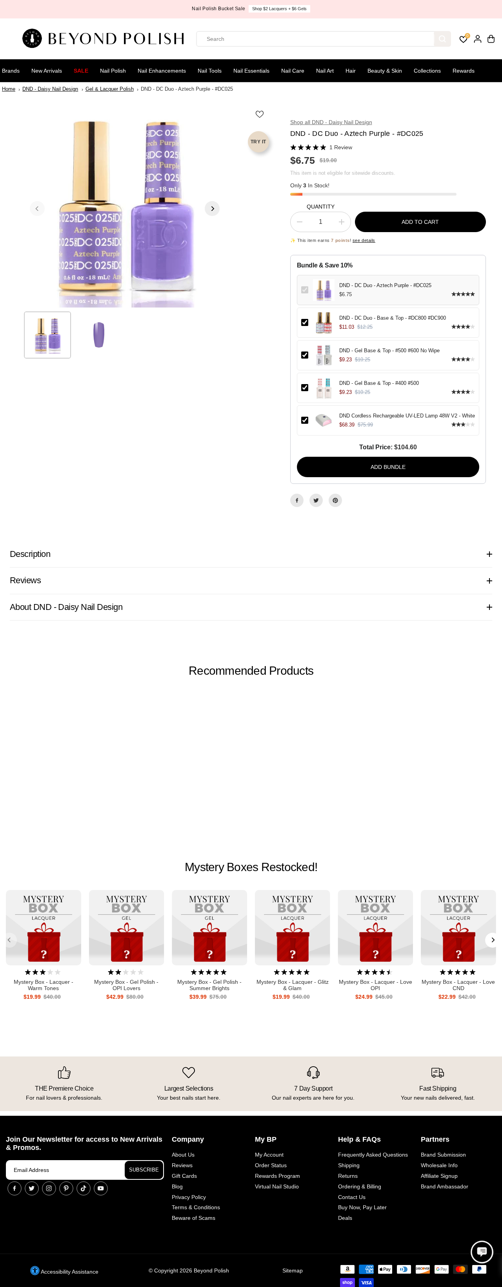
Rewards (464, 71)
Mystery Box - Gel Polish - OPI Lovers (126, 985)
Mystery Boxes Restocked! (251, 866)
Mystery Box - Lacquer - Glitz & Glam (292, 985)
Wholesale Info (439, 1165)
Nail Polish (113, 71)
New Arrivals (46, 71)
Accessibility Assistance (69, 1272)
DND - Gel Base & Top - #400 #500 (379, 383)
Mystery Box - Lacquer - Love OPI (375, 985)
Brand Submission (443, 1155)
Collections (427, 71)
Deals (345, 1218)
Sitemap (292, 1270)
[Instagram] (49, 1188)
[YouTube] (100, 1188)
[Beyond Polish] (106, 38)
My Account (269, 1155)
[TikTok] (83, 1188)
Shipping (349, 1165)
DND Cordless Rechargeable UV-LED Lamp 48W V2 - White (407, 416)
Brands (11, 71)
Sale (81, 71)
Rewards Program (277, 1176)
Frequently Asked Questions (373, 1155)
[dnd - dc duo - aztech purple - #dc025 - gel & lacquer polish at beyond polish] (124, 208)
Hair (351, 71)
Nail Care (292, 71)
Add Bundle (388, 467)
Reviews (182, 1165)
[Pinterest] (335, 500)
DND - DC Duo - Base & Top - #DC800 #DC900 (392, 318)
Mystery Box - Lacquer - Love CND (458, 985)
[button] (482, 1252)
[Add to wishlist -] (260, 114)
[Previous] (37, 208)
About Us (183, 1155)
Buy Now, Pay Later (362, 1207)
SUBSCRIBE (144, 1170)
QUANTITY (321, 206)
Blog (177, 1186)
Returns (348, 1176)
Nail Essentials (251, 71)
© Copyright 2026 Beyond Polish (189, 1270)
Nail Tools (210, 71)
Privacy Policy (189, 1197)
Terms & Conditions (196, 1207)
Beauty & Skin (384, 71)
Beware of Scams (193, 1218)
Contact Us (352, 1197)
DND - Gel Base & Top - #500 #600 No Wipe (389, 350)
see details (364, 240)
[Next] (212, 208)
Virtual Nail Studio (277, 1186)
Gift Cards (184, 1176)
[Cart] (491, 39)
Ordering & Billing (359, 1186)
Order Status (271, 1165)
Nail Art (325, 71)
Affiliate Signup (439, 1176)
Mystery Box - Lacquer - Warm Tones (43, 985)
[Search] (442, 39)
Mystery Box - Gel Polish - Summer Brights (209, 985)
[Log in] (477, 39)
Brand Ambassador (444, 1186)
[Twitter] (316, 500)
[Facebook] (297, 500)
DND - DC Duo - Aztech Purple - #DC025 (385, 285)
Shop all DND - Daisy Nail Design (331, 122)
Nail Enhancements (162, 71)
